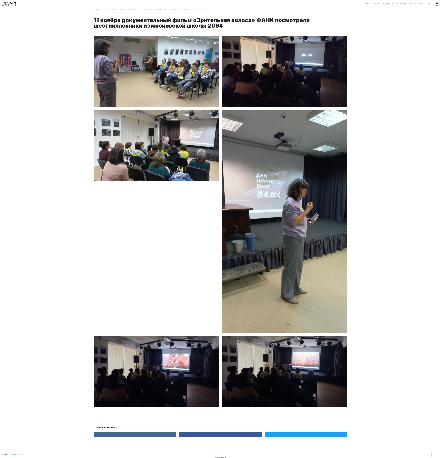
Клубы (421, 3)
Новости (376, 3)
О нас (429, 3)
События (385, 3)
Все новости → (99, 418)
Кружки (403, 3)
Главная (366, 3)
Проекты (412, 3)
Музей (394, 3)
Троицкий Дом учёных (9, 4)
